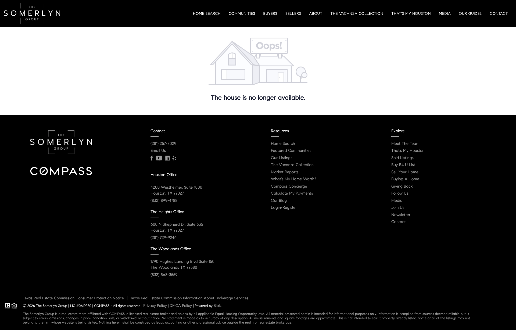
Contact (499, 13)
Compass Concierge (289, 186)
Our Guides (470, 13)
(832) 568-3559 (164, 274)
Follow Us (399, 193)
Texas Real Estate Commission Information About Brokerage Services (189, 298)
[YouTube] (159, 158)
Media (445, 13)
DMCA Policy (181, 305)
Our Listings (281, 158)
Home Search (207, 13)
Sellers (293, 13)
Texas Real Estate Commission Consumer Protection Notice (73, 298)
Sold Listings (402, 158)
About (315, 13)
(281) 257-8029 (163, 143)
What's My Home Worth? (293, 179)
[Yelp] (174, 158)
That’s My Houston (411, 13)
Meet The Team (405, 143)
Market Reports (285, 172)
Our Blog (279, 200)
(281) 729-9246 (163, 237)
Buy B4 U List (403, 165)
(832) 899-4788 (163, 200)
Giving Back (402, 186)
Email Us (158, 150)
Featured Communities (291, 150)
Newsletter (400, 215)
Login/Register (284, 207)
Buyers (270, 13)
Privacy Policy (155, 305)
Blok (217, 305)
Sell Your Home (404, 172)
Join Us (397, 207)
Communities (242, 13)
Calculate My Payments (292, 193)
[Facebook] (151, 158)
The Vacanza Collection (356, 13)
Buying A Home (405, 179)
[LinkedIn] (167, 158)
